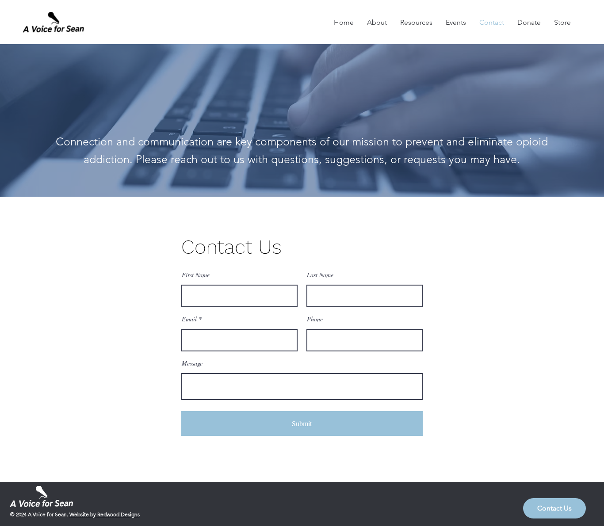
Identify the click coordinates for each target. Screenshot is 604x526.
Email (189, 319)
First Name (196, 275)
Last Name (320, 275)
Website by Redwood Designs (104, 514)
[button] (554, 508)
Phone (315, 319)
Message (192, 363)
